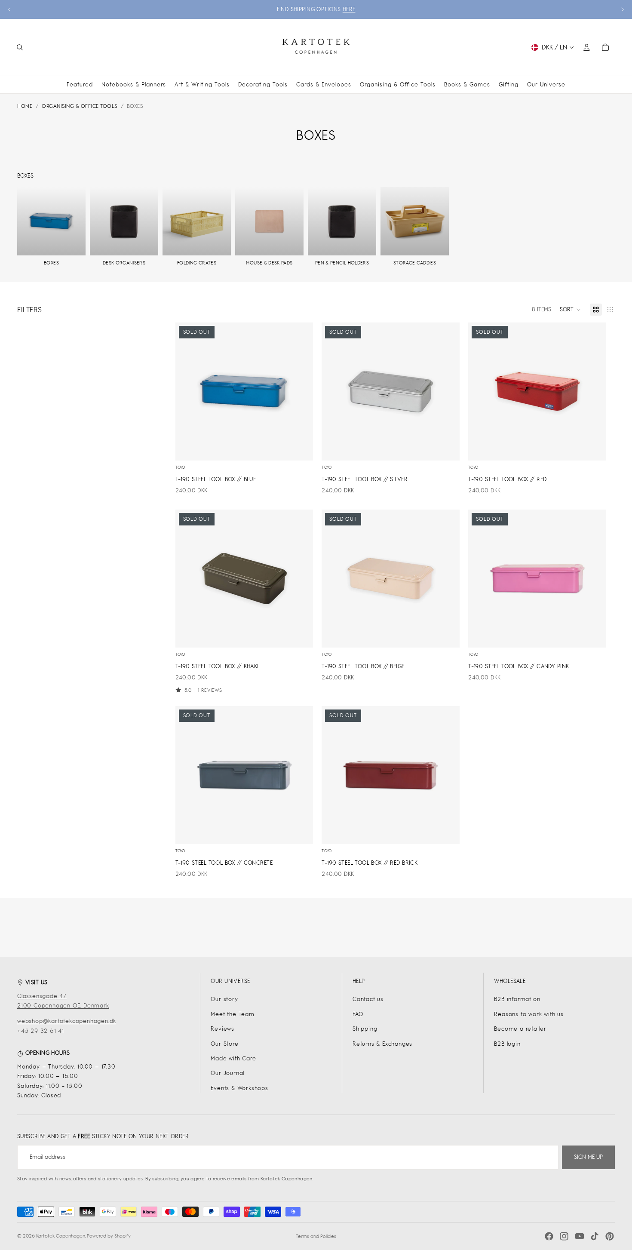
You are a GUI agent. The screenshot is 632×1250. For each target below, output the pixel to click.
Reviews (222, 1029)
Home (24, 106)
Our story (224, 999)
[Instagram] (564, 1236)
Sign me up (588, 1157)
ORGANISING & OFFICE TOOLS (79, 106)
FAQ (358, 1014)
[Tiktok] (594, 1236)
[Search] (19, 47)
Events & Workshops (239, 1088)
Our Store (224, 1044)
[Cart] (605, 47)
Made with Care (233, 1058)
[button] (570, 309)
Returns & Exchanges (382, 1044)
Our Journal (227, 1073)
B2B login (507, 1044)
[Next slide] (622, 9)
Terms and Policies (316, 1236)
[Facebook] (549, 1236)
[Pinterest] (609, 1236)
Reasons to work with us (528, 1014)
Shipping (365, 1029)
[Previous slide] (9, 9)
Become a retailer (520, 1029)
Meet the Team (232, 1014)
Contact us (368, 999)
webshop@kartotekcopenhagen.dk (66, 1021)
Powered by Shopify (109, 1235)
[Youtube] (579, 1236)
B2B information (517, 999)
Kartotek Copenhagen (60, 1235)
